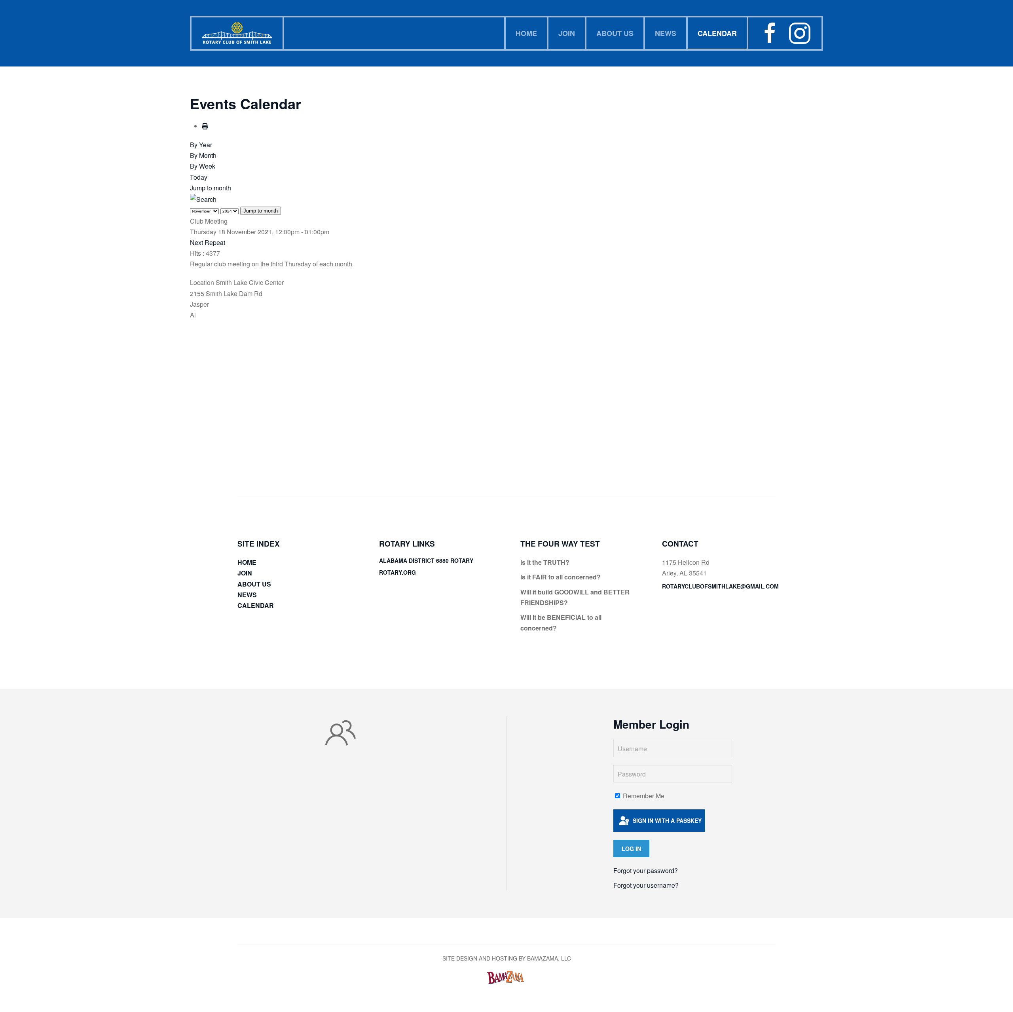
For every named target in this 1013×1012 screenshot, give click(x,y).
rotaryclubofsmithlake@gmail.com (720, 586)
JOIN (566, 33)
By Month (203, 155)
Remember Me (642, 795)
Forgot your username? (646, 885)
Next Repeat (207, 242)
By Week (202, 166)
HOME (526, 33)
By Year (201, 144)
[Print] (205, 126)
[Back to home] (238, 33)
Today (198, 177)
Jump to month (210, 187)
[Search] (203, 198)
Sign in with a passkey (666, 820)
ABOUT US (615, 33)
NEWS (665, 33)
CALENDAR (717, 33)
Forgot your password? (645, 870)
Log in (631, 849)
